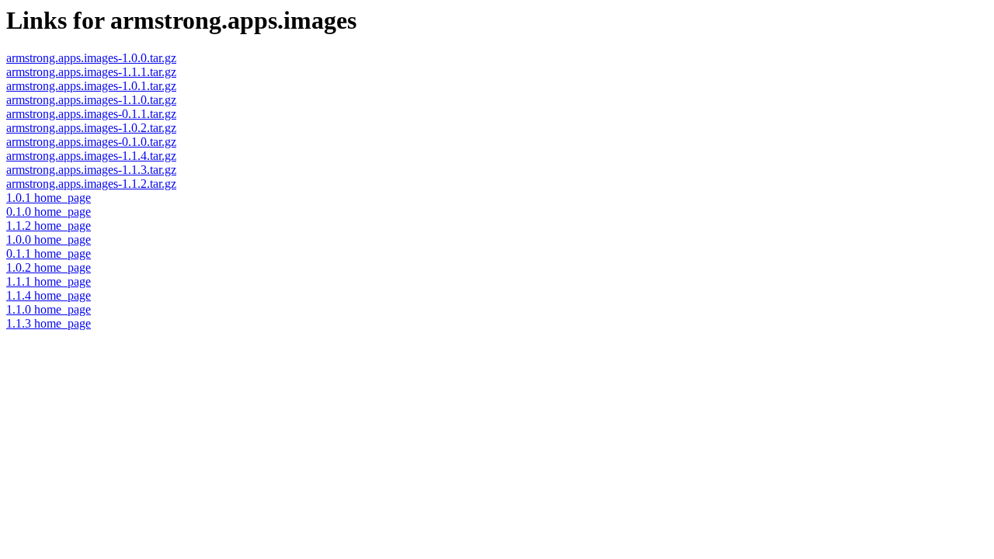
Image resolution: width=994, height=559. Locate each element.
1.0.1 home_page (48, 197)
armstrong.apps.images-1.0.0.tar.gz (91, 57)
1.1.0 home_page (48, 309)
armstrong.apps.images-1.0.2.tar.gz (91, 127)
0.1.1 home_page (48, 253)
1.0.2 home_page (48, 267)
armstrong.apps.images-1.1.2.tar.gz (91, 183)
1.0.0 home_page (48, 239)
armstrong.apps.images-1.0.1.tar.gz (91, 85)
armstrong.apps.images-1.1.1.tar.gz (91, 71)
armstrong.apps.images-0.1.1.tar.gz (91, 113)
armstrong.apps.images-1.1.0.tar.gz (91, 99)
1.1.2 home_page (48, 225)
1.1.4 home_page (48, 295)
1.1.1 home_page (48, 281)
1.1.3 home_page (48, 323)
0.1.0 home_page (48, 211)
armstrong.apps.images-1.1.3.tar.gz (91, 169)
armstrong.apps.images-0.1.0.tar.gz (91, 141)
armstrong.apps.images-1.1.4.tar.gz (91, 155)
